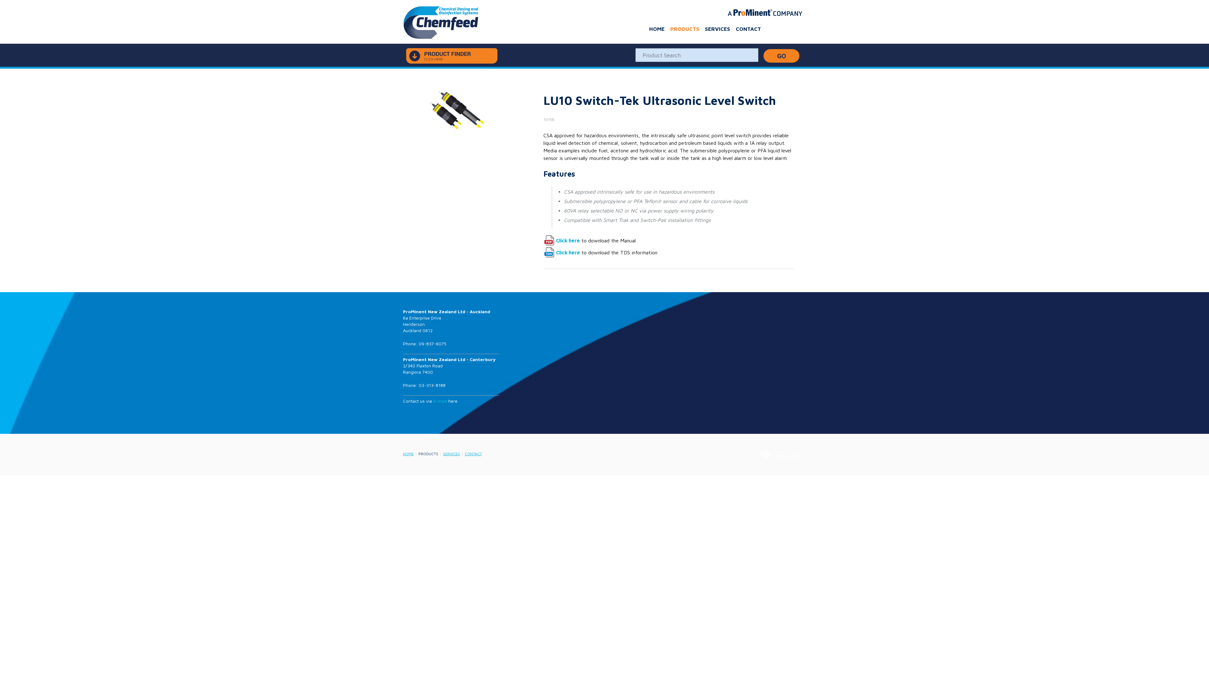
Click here (568, 240)
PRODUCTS (684, 29)
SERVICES (717, 29)
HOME (657, 29)
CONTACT (748, 29)
